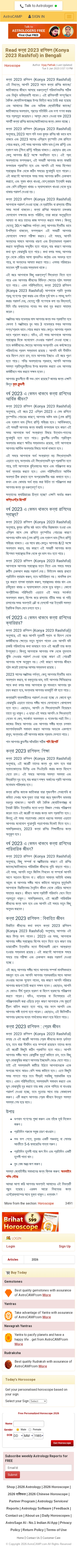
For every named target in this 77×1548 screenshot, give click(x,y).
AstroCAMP (12, 16)
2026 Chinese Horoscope (48, 1494)
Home (20, 1537)
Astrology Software (36, 1508)
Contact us (14, 1515)
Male (23, 1429)
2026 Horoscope (56, 1487)
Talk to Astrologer (39, 5)
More (47, 1295)
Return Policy (33, 1530)
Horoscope (12, 66)
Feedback (61, 1508)
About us (32, 1515)
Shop (11, 1487)
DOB (9, 1435)
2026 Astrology (29, 1487)
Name (8, 1423)
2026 (35, 1259)
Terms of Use (56, 1530)
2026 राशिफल (17, 1494)
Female (37, 1429)
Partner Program (22, 1501)
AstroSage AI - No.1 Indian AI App (31, 1522)
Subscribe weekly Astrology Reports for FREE (36, 1458)
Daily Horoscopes (56, 1515)
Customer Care (51, 1537)
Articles (13, 1259)
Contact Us (33, 1537)
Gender (8, 1429)
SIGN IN (38, 16)
